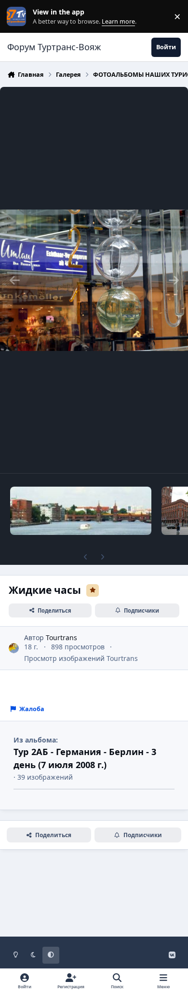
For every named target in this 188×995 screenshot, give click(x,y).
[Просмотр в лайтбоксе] (94, 280)
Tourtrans (61, 637)
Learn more (18, 16)
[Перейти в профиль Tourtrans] (14, 648)
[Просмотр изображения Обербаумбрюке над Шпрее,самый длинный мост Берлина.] (80, 511)
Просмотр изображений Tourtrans (81, 658)
